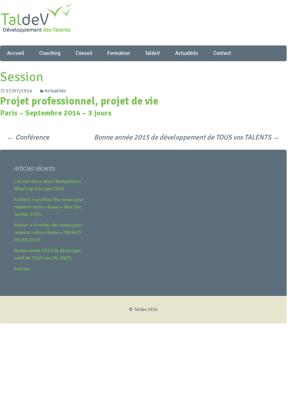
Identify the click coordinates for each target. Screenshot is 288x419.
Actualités (186, 53)
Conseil (83, 53)
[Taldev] (143, 22)
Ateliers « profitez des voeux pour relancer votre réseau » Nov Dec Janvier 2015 (49, 207)
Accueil (15, 53)
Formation (118, 53)
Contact (222, 53)
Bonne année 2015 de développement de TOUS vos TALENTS (187, 137)
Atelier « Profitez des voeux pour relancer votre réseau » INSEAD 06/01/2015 (48, 232)
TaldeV (152, 53)
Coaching (49, 53)
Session (22, 269)
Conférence (28, 137)
